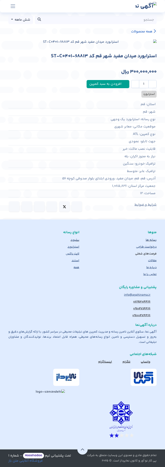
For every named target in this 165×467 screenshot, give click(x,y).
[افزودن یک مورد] (135, 84)
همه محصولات (141, 31)
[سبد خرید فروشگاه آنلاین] (23, 6)
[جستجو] (39, 20)
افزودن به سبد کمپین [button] (105, 84)
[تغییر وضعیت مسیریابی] (12, 6)
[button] (82, 449)
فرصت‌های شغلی (146, 253)
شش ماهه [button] (22, 20)
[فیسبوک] (77, 206)
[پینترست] (27, 206)
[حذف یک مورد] (152, 84)
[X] (64, 206)
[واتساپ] (39, 206)
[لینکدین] (52, 206)
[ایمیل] (14, 206)
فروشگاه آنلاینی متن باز (25, 461)
